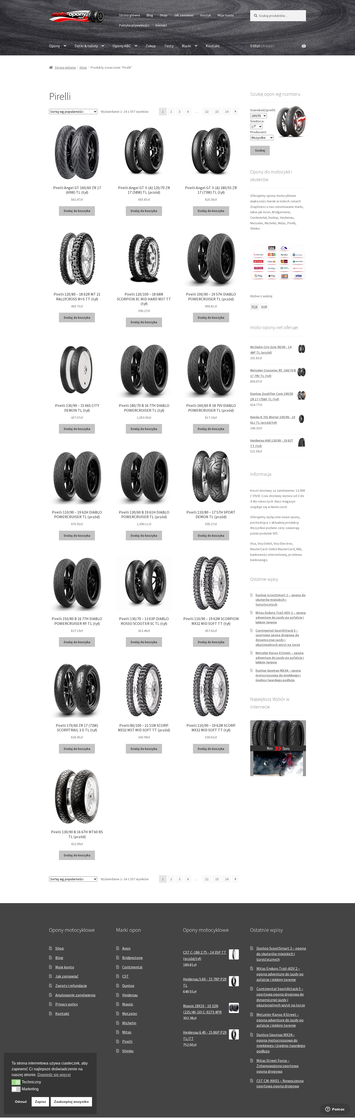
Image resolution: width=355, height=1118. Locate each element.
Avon (126, 948)
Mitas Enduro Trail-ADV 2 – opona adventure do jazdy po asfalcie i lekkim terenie (281, 617)
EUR (264, 306)
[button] (16, 1082)
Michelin (129, 1022)
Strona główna (129, 15)
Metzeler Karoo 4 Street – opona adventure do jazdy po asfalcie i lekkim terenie (280, 658)
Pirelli (127, 1041)
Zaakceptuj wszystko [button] (71, 1102)
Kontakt (161, 25)
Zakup (151, 45)
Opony (54, 45)
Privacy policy (66, 1004)
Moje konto (226, 15)
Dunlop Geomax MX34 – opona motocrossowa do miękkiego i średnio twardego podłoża (278, 675)
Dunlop (128, 985)
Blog (150, 15)
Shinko (128, 1050)
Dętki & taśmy (86, 45)
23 (217, 111)
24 (226, 111)
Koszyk (205, 15)
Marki (186, 45)
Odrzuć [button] (21, 1102)
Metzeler (129, 1013)
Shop (163, 15)
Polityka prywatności (134, 25)
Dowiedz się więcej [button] (54, 1075)
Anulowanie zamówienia (75, 994)
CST (125, 976)
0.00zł (262, 45)
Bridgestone (132, 957)
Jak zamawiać (184, 15)
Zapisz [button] (40, 1102)
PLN (254, 306)
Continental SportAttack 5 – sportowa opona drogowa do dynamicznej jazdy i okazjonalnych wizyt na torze (278, 637)
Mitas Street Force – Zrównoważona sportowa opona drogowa (277, 1066)
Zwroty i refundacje (71, 985)
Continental (132, 967)
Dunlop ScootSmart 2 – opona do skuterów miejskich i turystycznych (280, 600)
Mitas (126, 1032)
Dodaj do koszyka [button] (77, 211)
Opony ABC (122, 45)
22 (206, 111)
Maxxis (127, 1004)
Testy (168, 45)
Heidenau (130, 994)
